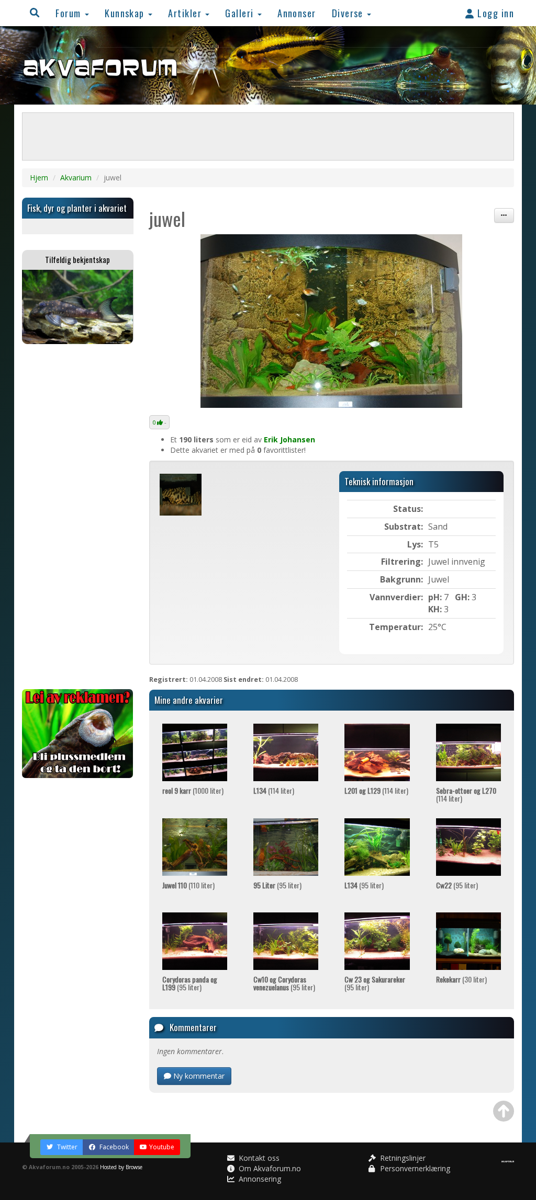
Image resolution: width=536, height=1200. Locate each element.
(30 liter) (461, 979)
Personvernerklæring (414, 1168)
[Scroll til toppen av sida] (503, 1111)
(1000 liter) (193, 790)
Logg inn (494, 13)
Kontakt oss (258, 1158)
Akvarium (76, 177)
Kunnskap (126, 13)
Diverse (349, 13)
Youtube (161, 1146)
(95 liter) (277, 884)
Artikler (186, 13)
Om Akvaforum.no (269, 1168)
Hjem (39, 177)
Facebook (113, 1146)
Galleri (240, 13)
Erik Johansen (289, 439)
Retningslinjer (402, 1158)
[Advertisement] (77, 516)
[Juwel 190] (332, 321)
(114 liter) (273, 790)
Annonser (296, 13)
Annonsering (259, 1179)
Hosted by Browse (121, 1167)
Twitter (66, 1146)
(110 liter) (188, 884)
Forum (69, 13)
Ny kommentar (198, 1076)
